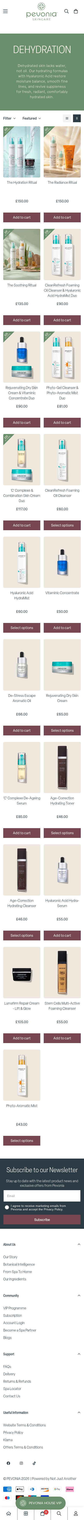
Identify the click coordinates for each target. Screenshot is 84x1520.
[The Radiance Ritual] (62, 151)
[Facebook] (8, 1463)
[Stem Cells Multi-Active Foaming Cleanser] (62, 972)
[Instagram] (21, 1463)
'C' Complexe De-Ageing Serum (21, 801)
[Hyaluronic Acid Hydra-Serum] (62, 870)
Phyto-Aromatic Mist (21, 1106)
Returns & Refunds (17, 1381)
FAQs (7, 1366)
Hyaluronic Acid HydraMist (21, 595)
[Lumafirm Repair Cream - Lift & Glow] (21, 972)
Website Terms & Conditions (24, 1425)
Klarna (7, 1440)
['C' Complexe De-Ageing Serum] (21, 767)
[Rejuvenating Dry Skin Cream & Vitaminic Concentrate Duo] (21, 357)
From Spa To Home (17, 1272)
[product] (8, 1513)
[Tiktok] (34, 1463)
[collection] (26, 1513)
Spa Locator (12, 1389)
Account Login (14, 1323)
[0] (76, 11)
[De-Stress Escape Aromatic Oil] (21, 664)
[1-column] (67, 118)
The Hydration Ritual (22, 182)
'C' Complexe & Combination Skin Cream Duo (21, 495)
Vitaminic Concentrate (62, 593)
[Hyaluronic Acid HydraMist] (21, 562)
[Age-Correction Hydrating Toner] (62, 767)
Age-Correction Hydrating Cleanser (22, 903)
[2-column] (77, 118)
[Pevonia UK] (42, 11)
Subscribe (42, 1219)
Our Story (10, 1257)
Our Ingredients (14, 1279)
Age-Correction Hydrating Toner (62, 801)
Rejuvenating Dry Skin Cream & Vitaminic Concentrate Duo (22, 392)
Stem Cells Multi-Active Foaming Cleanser (62, 1006)
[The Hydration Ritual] (21, 151)
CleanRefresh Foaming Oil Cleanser (62, 493)
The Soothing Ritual (21, 285)
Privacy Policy (13, 1432)
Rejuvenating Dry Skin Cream (62, 698)
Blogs (7, 1337)
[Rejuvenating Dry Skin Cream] (62, 664)
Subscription (12, 1315)
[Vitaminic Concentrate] (62, 562)
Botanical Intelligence (19, 1264)
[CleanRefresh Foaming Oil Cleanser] (62, 459)
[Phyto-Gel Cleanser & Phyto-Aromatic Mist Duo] (62, 357)
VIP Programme (14, 1308)
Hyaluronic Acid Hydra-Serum (62, 903)
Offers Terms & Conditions (23, 1447)
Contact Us (11, 1396)
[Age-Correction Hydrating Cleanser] (21, 870)
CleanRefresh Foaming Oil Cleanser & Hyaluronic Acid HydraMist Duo (62, 290)
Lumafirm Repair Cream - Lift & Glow (21, 1006)
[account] (76, 1513)
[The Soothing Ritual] (21, 254)
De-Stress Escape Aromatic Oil (22, 698)
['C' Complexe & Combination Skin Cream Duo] (21, 459)
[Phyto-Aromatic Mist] (21, 1075)
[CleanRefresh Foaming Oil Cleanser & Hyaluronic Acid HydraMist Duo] (62, 254)
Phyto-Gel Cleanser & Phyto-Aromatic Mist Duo (62, 392)
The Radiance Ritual (62, 182)
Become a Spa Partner (19, 1330)
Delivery (9, 1374)
